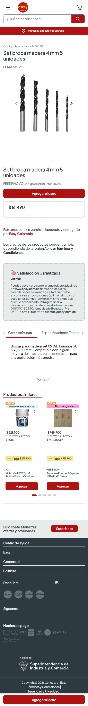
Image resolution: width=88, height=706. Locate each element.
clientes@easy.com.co (60, 311)
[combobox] (44, 18)
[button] (44, 30)
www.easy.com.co (27, 288)
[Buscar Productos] (78, 19)
